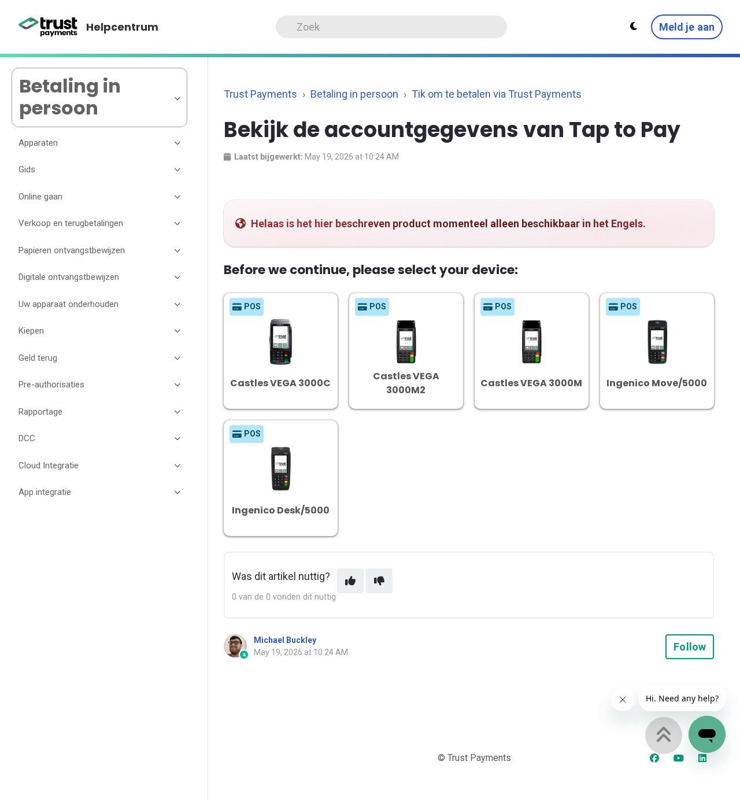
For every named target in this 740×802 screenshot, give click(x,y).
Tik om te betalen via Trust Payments (497, 94)
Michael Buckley (285, 640)
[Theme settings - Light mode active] (634, 26)
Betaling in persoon (354, 94)
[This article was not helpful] (379, 580)
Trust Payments (260, 94)
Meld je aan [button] (687, 27)
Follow (690, 647)
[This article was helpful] (350, 580)
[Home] (48, 27)
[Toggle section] (178, 143)
